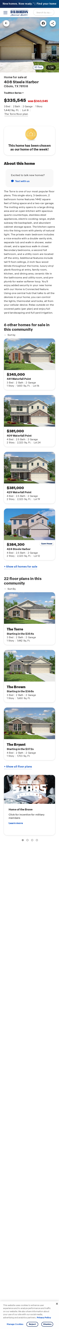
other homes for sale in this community (27, 327)
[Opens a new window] (43, 23)
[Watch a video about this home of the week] (29, 133)
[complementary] (29, 805)
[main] (29, 673)
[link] (29, 44)
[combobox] (43, 12)
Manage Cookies (15, 1324)
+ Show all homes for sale (20, 566)
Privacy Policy (44, 1317)
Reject (32, 1324)
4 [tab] (37, 840)
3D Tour (38, 67)
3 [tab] (32, 840)
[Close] (57, 1304)
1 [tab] (23, 840)
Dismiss (47, 1324)
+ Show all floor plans (18, 766)
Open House (46, 543)
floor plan (16, 114)
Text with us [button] (22, 181)
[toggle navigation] (5, 12)
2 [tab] (28, 840)
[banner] (29, 4)
